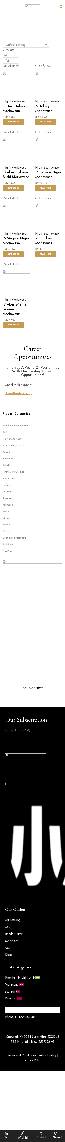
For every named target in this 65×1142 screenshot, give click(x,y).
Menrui (6, 518)
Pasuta (6, 511)
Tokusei (7, 491)
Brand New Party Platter (15, 426)
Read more (13, 121)
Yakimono (8, 505)
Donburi (7, 531)
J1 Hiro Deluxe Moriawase (14, 108)
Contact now (32, 688)
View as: (8, 50)
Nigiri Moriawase (14, 101)
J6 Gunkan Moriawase (44, 240)
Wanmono (8, 478)
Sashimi (7, 432)
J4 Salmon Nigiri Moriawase (48, 174)
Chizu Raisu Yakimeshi (14, 538)
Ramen (6, 524)
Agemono (8, 498)
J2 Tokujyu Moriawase (44, 108)
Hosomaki (8, 459)
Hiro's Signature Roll (13, 472)
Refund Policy (47, 1055)
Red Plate (8, 544)
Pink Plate (8, 551)
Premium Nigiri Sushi (13, 445)
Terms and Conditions (21, 1055)
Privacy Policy (32, 1060)
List (5, 55)
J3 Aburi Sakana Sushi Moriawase (16, 174)
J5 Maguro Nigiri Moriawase (16, 240)
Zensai (6, 452)
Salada (6, 465)
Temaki (6, 485)
